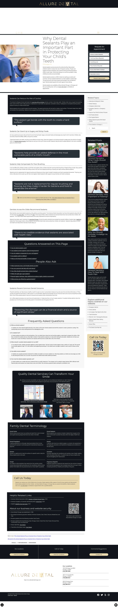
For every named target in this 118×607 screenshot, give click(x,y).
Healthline (78, 219)
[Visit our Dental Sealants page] (26, 417)
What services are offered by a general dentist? (23, 279)
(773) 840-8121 (66, 577)
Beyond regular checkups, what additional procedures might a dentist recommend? (32, 276)
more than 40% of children (38, 102)
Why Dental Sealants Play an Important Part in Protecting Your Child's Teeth (33, 536)
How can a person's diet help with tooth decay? (23, 268)
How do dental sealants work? (19, 248)
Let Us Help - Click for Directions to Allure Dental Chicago (34, 401)
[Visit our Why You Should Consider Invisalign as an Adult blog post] (98, 230)
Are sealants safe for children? (19, 256)
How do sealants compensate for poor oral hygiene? (24, 253)
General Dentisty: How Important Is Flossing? (98, 195)
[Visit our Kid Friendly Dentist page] (46, 417)
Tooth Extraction (93, 314)
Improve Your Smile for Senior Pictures (98, 112)
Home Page (39, 501)
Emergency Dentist (93, 307)
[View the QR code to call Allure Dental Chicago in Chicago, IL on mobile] (98, 350)
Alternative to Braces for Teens (96, 101)
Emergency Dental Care (94, 106)
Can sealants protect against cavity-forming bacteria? (25, 250)
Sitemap (15, 595)
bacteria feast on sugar (20, 141)
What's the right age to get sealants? (20, 273)
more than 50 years (34, 219)
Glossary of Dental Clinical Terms (36, 499)
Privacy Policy (10, 595)
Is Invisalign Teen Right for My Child (97, 312)
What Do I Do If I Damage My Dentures (98, 317)
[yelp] (105, 595)
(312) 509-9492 (62, 87)
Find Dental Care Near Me (95, 327)
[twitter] (102, 595)
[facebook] (98, 595)
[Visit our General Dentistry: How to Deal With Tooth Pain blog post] (98, 268)
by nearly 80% (20, 214)
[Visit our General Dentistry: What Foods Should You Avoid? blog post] (98, 156)
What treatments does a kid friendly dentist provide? (24, 265)
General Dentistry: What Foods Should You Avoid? (97, 160)
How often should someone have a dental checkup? (24, 271)
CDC (34, 214)
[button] (2, 604)
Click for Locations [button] (19, 554)
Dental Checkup (93, 103)
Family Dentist (92, 309)
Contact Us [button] (99, 554)
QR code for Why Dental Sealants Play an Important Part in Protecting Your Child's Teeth (29, 539)
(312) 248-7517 (66, 584)
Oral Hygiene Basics (94, 117)
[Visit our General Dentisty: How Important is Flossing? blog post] (98, 192)
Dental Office (92, 324)
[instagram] (108, 595)
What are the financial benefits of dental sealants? (24, 258)
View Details (23, 524)
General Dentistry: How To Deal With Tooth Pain (96, 272)
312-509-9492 (23, 485)
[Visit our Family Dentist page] (65, 417)
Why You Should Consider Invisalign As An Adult (97, 234)
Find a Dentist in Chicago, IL (95, 124)
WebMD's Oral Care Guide (21, 504)
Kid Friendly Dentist (93, 115)
